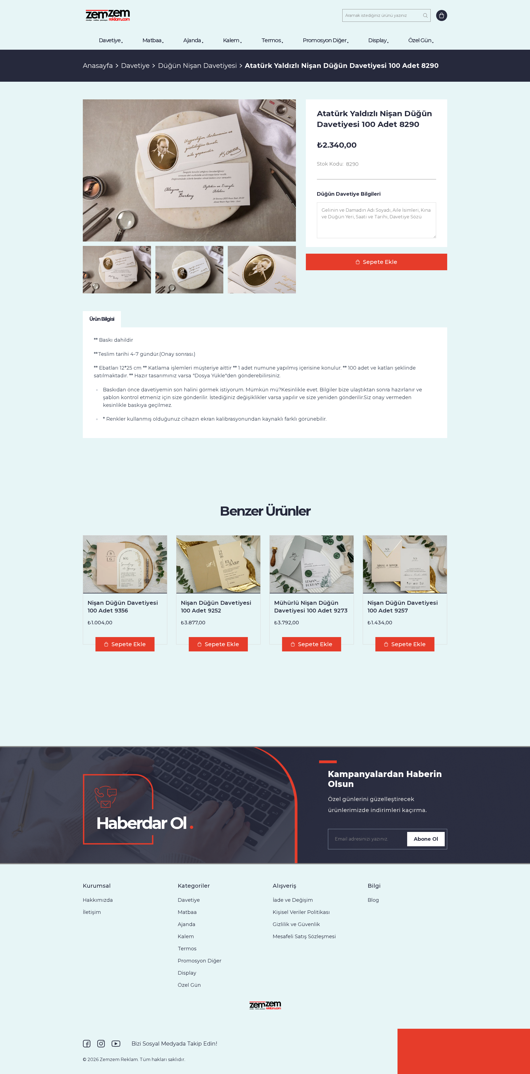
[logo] (107, 15)
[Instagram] (101, 1044)
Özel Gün (419, 40)
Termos (271, 40)
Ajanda (192, 40)
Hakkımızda (98, 900)
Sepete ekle (380, 262)
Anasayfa (98, 66)
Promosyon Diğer (324, 40)
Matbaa (151, 40)
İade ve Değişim (293, 900)
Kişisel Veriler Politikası (301, 912)
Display (377, 40)
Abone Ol (426, 839)
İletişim (92, 912)
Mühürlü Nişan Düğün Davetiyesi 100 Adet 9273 (311, 607)
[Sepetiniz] (441, 15)
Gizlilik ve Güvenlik (296, 924)
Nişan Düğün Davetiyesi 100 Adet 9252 (216, 607)
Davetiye (109, 40)
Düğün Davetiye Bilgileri (349, 194)
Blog (373, 900)
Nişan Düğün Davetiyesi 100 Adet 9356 (123, 607)
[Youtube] (116, 1043)
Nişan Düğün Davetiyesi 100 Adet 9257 (402, 607)
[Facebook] (87, 1044)
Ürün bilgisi (101, 319)
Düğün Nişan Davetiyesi (197, 66)
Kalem (231, 40)
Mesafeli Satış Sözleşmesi (304, 937)
